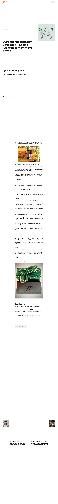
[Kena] (3, 96)
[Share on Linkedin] (22, 326)
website (31, 309)
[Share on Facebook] (19, 326)
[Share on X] (16, 326)
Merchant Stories (5, 29)
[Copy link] (25, 326)
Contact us (35, 315)
